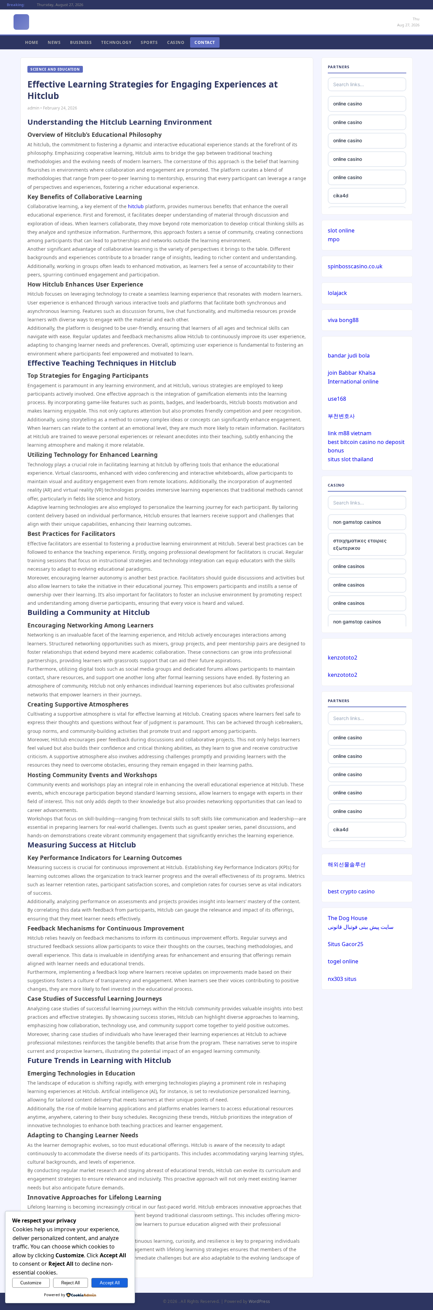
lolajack (337, 293)
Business (81, 42)
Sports (149, 42)
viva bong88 (343, 320)
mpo (334, 239)
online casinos (349, 566)
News (54, 42)
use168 (337, 398)
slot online (341, 230)
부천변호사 (341, 416)
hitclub (136, 206)
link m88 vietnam (349, 433)
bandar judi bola (349, 355)
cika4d (340, 195)
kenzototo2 (342, 657)
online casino (347, 103)
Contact (205, 42)
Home (31, 42)
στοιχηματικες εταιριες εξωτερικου (360, 544)
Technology (116, 42)
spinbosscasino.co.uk (355, 266)
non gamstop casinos (357, 522)
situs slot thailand (350, 459)
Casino (175, 42)
